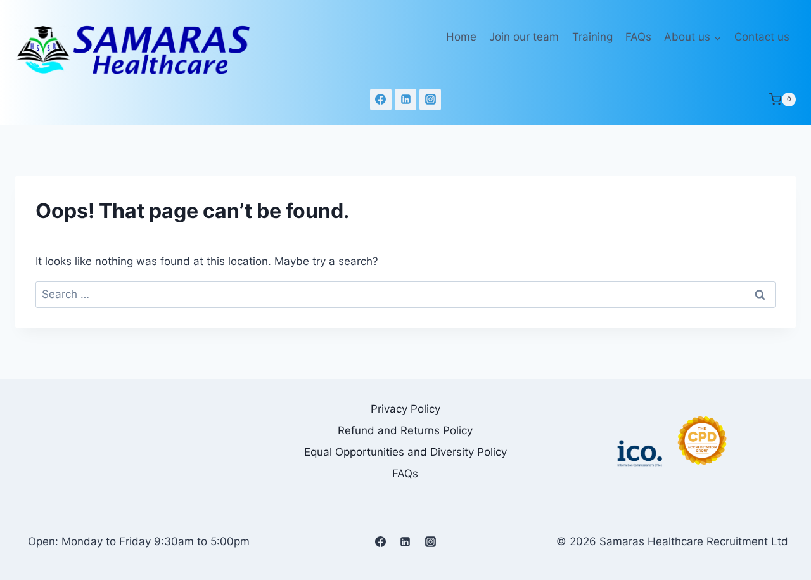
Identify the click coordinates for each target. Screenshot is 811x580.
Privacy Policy (405, 409)
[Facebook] (381, 99)
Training (592, 36)
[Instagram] (430, 99)
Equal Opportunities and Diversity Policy (405, 452)
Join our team (524, 36)
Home (461, 36)
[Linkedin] (405, 99)
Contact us (761, 36)
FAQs (638, 36)
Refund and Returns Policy (405, 430)
